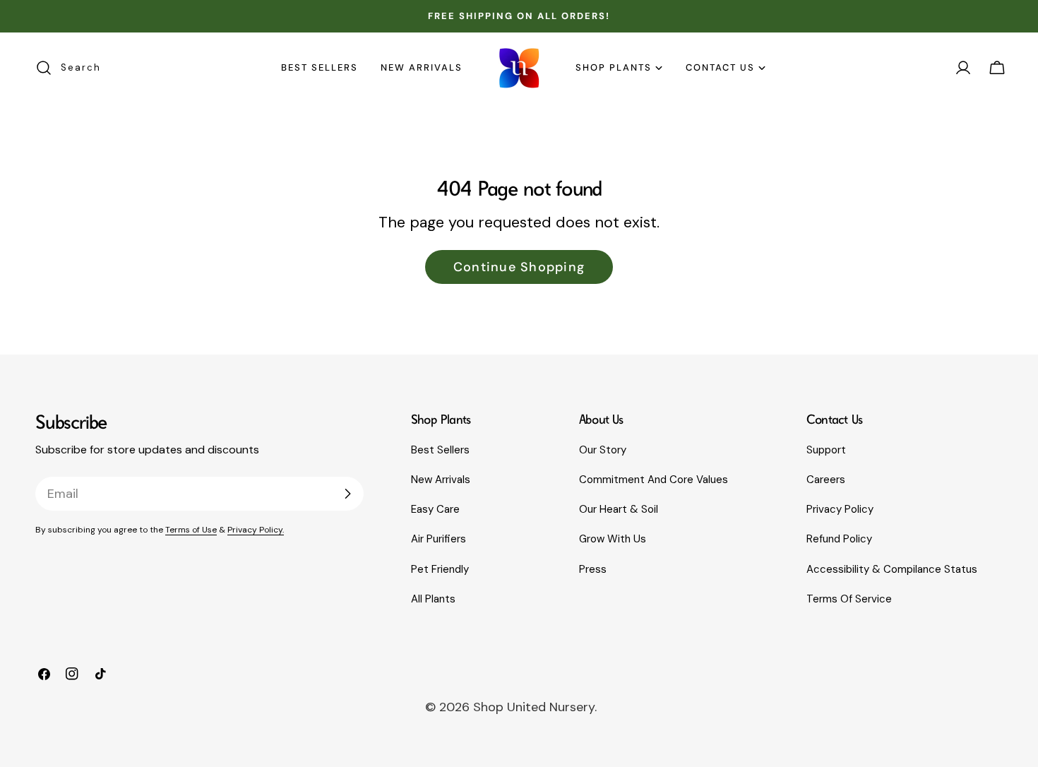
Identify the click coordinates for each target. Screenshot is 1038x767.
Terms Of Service (849, 599)
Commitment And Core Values (653, 479)
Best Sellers (440, 450)
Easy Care (435, 509)
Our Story (602, 450)
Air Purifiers (438, 539)
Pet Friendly (440, 569)
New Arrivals (440, 479)
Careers (825, 479)
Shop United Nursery (534, 706)
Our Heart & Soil (618, 509)
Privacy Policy (839, 509)
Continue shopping (519, 266)
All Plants (433, 599)
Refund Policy (839, 539)
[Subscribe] (347, 494)
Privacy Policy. (255, 529)
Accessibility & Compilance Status (891, 569)
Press (593, 569)
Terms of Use (191, 529)
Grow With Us (612, 539)
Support (826, 450)
